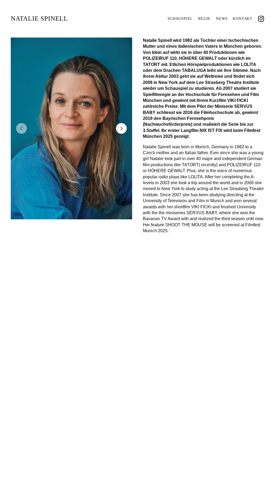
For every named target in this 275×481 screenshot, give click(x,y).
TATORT (151, 64)
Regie (204, 19)
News (221, 19)
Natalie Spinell (39, 18)
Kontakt (242, 19)
